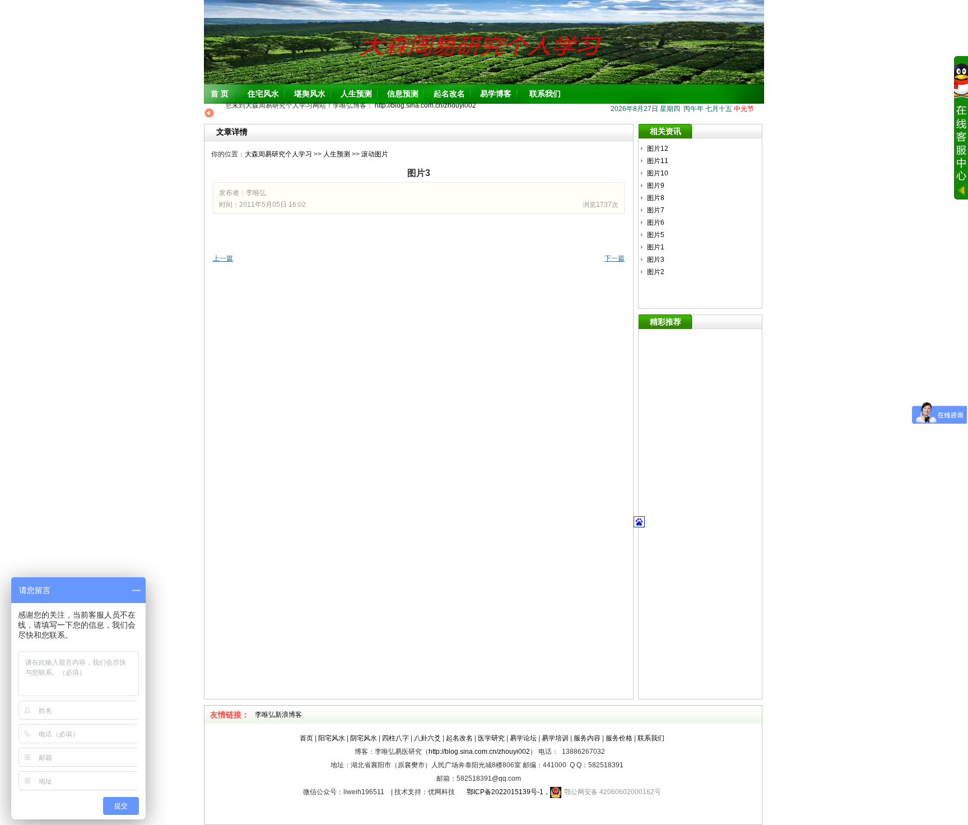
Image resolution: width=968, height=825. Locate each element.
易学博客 (495, 93)
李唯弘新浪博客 (278, 715)
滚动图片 (374, 154)
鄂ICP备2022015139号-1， (505, 792)
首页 (306, 738)
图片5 (655, 235)
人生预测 (356, 93)
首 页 (220, 93)
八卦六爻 (427, 738)
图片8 (655, 198)
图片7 (655, 210)
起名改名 (449, 93)
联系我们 (545, 93)
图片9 (655, 185)
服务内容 (587, 738)
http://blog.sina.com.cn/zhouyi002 (420, 105)
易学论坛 (523, 738)
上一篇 (223, 258)
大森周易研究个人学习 (278, 154)
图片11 (657, 161)
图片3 (655, 259)
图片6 (655, 222)
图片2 (655, 272)
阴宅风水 (363, 738)
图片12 (657, 148)
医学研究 (491, 738)
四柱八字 (395, 738)
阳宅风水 (331, 738)
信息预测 (402, 93)
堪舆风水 (309, 93)
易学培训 (555, 738)
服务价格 (619, 738)
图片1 (655, 247)
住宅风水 (263, 93)
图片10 (657, 173)
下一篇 (614, 258)
